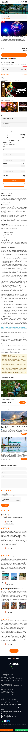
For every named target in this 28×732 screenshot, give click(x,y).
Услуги (2, 687)
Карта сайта (3, 726)
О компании (4, 696)
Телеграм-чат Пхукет (15, 707)
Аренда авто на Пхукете (8, 692)
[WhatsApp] (15, 58)
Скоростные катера (6, 685)
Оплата (14, 698)
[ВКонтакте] (8, 58)
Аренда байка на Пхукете (8, 694)
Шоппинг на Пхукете (7, 689)
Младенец (5, 169)
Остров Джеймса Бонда (7, 674)
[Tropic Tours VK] (15, 664)
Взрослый (5, 158)
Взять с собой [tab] (6, 126)
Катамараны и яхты (6, 684)
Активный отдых (17, 678)
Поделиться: (4, 58)
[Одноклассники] (10, 58)
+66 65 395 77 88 (19, 1)
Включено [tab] (5, 121)
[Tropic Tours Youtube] (17, 664)
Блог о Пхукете (5, 701)
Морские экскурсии (6, 676)
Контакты (13, 699)
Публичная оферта (5, 707)
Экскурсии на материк (7, 677)
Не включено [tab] (6, 123)
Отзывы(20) (24, 74)
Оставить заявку (14, 54)
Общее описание (5, 74)
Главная (3, 16)
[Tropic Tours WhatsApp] (2, 721)
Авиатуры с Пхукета (16, 680)
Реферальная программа (15, 704)
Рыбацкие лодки (17, 685)
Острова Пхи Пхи (6, 673)
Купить (14, 180)
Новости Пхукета (5, 702)
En (5, 709)
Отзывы (6, 704)
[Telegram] (17, 58)
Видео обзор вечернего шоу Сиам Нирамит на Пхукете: (12, 80)
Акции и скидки (5, 699)
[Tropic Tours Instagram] (13, 664)
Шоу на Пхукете (15, 16)
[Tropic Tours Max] (5, 721)
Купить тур (14, 131)
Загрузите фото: (5, 493)
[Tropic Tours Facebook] (10, 664)
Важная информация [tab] (8, 118)
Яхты (2, 682)
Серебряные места (7, 142)
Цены (2, 704)
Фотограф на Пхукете (7, 691)
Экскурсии (8, 16)
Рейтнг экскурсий (16, 701)
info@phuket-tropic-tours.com (9, 716)
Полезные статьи (7, 409)
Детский (5, 163)
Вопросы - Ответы (6, 698)
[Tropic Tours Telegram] (8, 721)
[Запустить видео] (14, 89)
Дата (4, 146)
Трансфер (5, 152)
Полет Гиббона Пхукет (8, 399)
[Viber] (14, 58)
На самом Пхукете (6, 678)
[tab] (14, 69)
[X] (12, 58)
